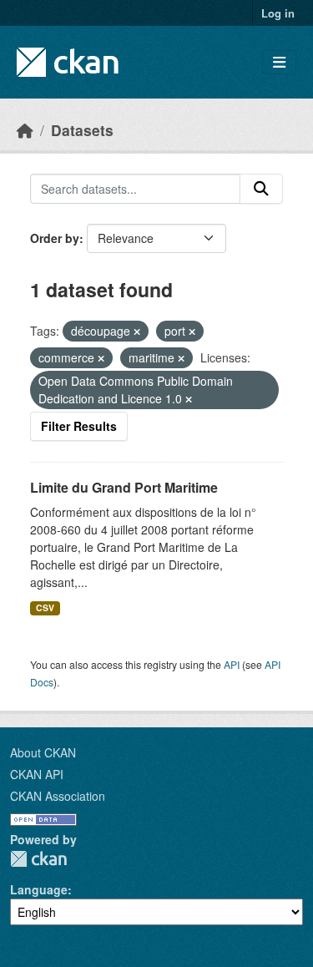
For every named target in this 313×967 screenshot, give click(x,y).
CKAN (38, 859)
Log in (278, 13)
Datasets (82, 129)
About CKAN (43, 752)
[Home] (25, 129)
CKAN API (36, 774)
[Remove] (137, 331)
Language (39, 889)
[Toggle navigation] (279, 62)
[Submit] (261, 189)
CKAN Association (57, 795)
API (232, 664)
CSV (45, 607)
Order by (54, 238)
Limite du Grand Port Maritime (124, 487)
